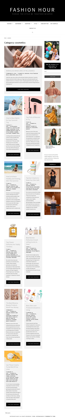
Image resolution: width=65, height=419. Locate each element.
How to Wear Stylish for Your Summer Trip (12, 120)
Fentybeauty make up (11, 316)
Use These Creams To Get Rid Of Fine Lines (12, 367)
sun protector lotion (32, 188)
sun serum (29, 189)
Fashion (9, 23)
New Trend (14, 252)
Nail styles (19, 74)
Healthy (13, 186)
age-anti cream (14, 377)
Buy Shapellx (54, 23)
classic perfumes (11, 254)
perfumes (14, 257)
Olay (10, 380)
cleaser (28, 319)
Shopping (27, 23)
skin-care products (11, 381)
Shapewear (18, 23)
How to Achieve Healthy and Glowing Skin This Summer (13, 178)
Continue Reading (23, 89)
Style (35, 23)
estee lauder (34, 319)
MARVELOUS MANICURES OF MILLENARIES (20, 71)
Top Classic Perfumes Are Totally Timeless (13, 244)
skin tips (8, 189)
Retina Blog (39, 416)
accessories (13, 126)
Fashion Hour (32, 9)
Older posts (7, 413)
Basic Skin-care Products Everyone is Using (33, 307)
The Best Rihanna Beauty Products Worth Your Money (12, 305)
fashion (27, 73)
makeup (28, 126)
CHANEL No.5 (13, 253)
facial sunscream (34, 187)
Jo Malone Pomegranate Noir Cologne (13, 256)
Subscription (44, 23)
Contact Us (32, 28)
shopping (12, 129)
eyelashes (35, 127)
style (31, 73)
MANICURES (12, 74)
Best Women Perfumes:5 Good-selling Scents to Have (32, 241)
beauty (37, 251)
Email (45, 71)
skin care (28, 320)
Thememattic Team (50, 416)
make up (8, 318)
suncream (35, 189)
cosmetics (21, 73)
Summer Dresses (10, 130)
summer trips (15, 133)
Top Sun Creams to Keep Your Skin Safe (32, 179)
